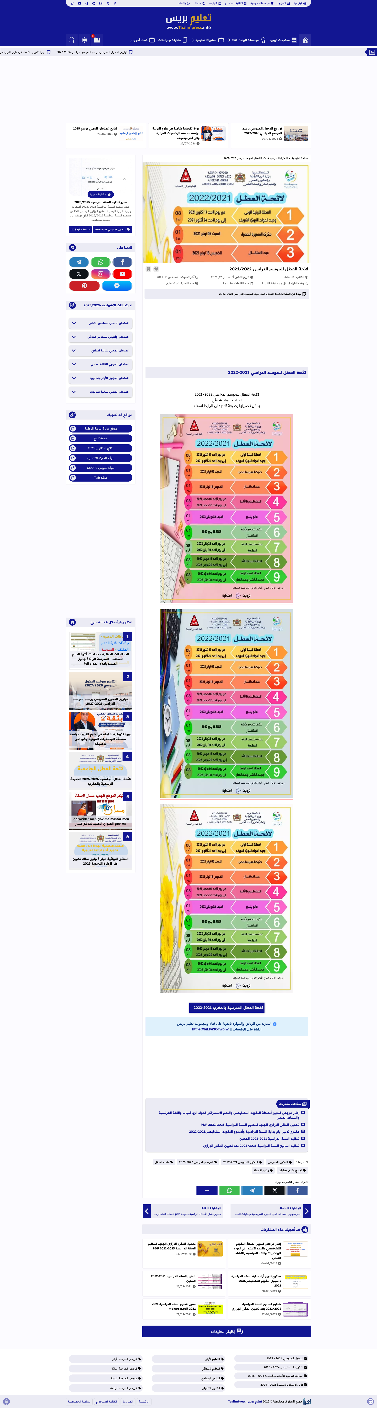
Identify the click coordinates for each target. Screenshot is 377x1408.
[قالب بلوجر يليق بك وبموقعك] (307, 1401)
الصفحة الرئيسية (300, 158)
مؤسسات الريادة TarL (246, 40)
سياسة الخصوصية (260, 3)
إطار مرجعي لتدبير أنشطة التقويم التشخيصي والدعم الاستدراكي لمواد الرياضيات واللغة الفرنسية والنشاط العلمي (229, 1115)
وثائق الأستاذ (261, 1170)
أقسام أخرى (141, 40)
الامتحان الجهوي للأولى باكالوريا (109, 378)
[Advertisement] (188, 89)
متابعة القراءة (82, 229)
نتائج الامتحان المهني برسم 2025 (95, 128)
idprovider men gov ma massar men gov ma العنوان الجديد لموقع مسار (100, 821)
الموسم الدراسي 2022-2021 (196, 1162)
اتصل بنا (281, 3)
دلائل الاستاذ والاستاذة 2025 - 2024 (281, 1384)
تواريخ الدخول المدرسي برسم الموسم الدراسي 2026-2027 (149, 52)
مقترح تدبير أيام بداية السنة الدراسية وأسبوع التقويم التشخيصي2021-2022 (244, 1131)
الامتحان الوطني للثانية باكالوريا (109, 391)
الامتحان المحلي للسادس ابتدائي (109, 323)
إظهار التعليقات (223, 1331)
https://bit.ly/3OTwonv (210, 1029)
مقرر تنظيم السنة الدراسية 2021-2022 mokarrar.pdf (173, 1306)
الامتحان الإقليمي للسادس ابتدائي (108, 337)
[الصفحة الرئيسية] (305, 40)
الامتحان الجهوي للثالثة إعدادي (110, 364)
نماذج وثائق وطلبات (290, 1170)
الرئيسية (298, 3)
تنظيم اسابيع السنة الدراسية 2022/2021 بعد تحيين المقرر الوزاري (251, 1146)
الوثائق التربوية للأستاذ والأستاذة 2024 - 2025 (275, 1376)
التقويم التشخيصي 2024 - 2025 (283, 1367)
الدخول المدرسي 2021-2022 (240, 1162)
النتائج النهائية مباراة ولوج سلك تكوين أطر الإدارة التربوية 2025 (101, 861)
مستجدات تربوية (280, 40)
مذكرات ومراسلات (169, 40)
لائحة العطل (162, 1162)
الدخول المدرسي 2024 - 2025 (284, 1358)
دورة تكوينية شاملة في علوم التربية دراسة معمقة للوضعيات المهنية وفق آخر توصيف (52, 52)
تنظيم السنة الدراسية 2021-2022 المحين (269, 1139)
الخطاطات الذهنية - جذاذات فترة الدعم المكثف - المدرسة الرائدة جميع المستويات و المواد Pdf (100, 658)
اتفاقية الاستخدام (234, 3)
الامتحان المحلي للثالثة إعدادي (110, 350)
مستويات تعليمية (206, 40)
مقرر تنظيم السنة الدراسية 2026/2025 (100, 202)
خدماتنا (197, 3)
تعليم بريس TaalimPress (245, 1401)
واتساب (182, 3)
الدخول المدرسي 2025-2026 (110, 229)
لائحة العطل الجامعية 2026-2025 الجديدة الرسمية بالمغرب (100, 781)
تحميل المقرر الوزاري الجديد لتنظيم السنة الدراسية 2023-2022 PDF (250, 1125)
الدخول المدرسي (279, 158)
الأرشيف (213, 3)
